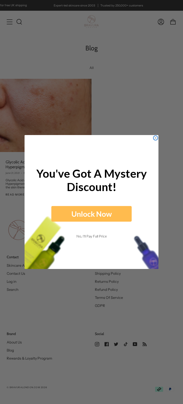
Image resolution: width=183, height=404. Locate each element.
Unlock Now (91, 213)
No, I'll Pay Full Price (91, 236)
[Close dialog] (155, 138)
